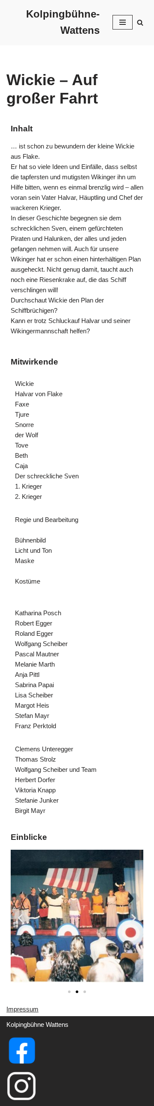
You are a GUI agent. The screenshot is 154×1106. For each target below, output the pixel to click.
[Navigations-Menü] (123, 22)
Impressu (19, 1009)
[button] (20, 917)
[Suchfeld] (140, 22)
